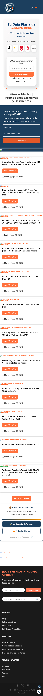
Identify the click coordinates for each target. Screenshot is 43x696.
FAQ (4, 618)
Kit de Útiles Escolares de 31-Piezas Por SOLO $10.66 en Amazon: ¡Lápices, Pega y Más (20, 192)
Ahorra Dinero (8, 642)
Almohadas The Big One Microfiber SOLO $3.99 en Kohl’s (20, 389)
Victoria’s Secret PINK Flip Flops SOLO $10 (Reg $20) (20, 277)
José (6, 235)
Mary (6, 176)
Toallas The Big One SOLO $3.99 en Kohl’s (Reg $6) (20, 305)
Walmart (6, 669)
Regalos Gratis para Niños (13, 653)
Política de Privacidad (11, 629)
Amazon (5, 666)
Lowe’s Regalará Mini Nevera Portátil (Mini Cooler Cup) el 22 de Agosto (21, 361)
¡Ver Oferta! (9, 170)
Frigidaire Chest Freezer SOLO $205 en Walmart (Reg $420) (19, 417)
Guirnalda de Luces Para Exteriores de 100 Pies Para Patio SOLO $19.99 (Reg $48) (21, 163)
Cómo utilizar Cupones (12, 646)
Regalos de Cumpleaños (12, 649)
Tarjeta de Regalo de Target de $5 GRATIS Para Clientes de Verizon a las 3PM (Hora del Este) (20, 472)
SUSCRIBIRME (33, 590)
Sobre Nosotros (9, 622)
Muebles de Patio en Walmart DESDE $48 (20, 444)
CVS (3, 676)
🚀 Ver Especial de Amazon (21, 524)
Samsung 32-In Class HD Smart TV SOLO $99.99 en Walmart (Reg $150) (19, 333)
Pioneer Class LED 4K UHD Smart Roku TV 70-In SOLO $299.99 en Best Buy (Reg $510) (21, 221)
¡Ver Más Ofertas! (22, 498)
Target (5, 673)
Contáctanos (7, 625)
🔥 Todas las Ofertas (21, 531)
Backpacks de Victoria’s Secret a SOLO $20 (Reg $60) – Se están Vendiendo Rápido (21, 249)
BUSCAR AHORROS (21, 74)
